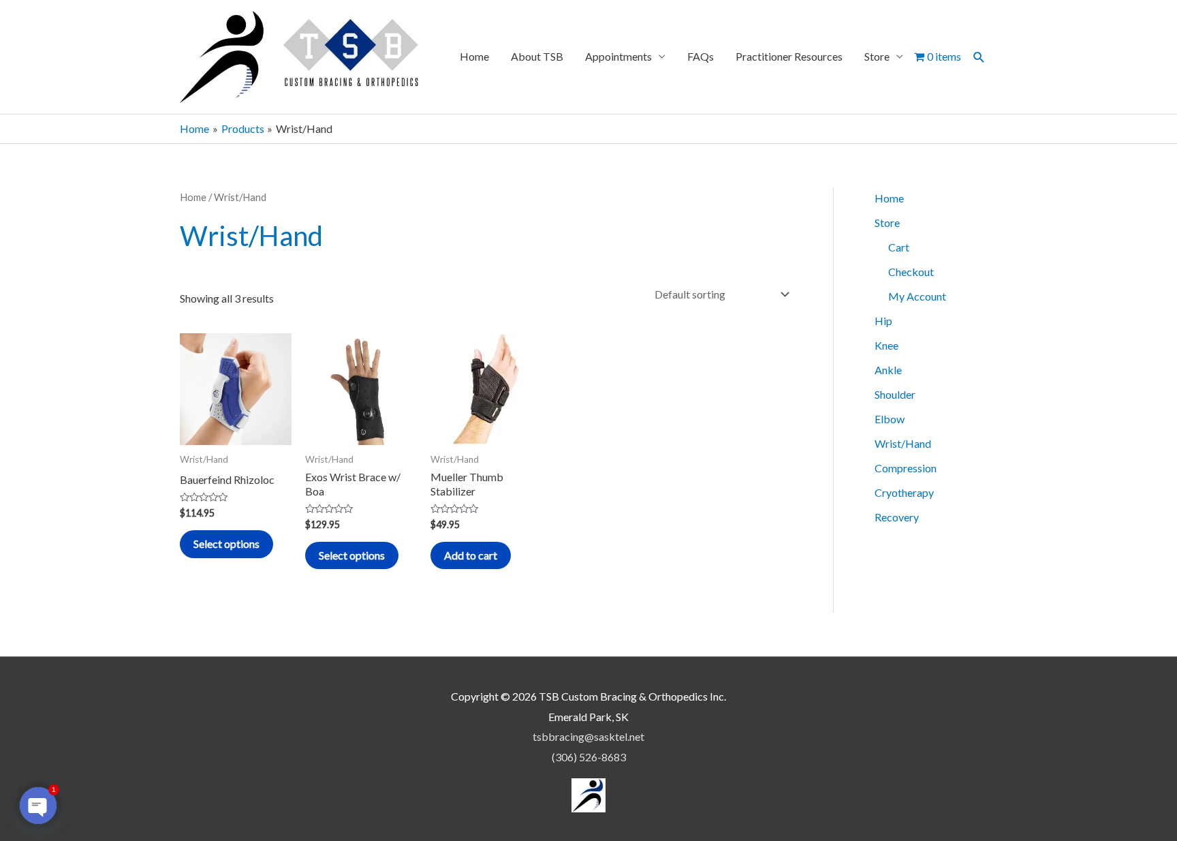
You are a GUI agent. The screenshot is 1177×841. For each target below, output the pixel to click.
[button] (979, 57)
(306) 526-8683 (589, 756)
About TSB (537, 56)
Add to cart (470, 555)
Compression (906, 467)
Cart (898, 247)
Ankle (888, 369)
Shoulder (895, 394)
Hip (883, 320)
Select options (226, 543)
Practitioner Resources (789, 56)
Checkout (911, 271)
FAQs (700, 56)
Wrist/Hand (903, 443)
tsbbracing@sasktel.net (588, 736)
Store (877, 56)
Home (474, 56)
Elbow (890, 418)
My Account (917, 296)
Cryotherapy (904, 492)
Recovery (897, 516)
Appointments (618, 56)
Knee (886, 345)
